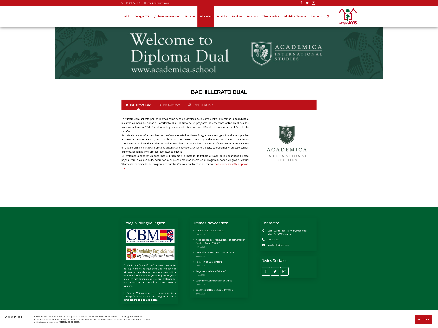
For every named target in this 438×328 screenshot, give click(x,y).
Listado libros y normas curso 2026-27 (215, 252)
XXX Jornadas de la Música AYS (211, 271)
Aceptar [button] (423, 319)
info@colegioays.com (158, 2)
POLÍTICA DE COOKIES (69, 322)
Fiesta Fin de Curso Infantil (209, 261)
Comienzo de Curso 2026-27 (210, 230)
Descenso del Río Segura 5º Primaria (214, 289)
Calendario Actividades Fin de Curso (214, 280)
